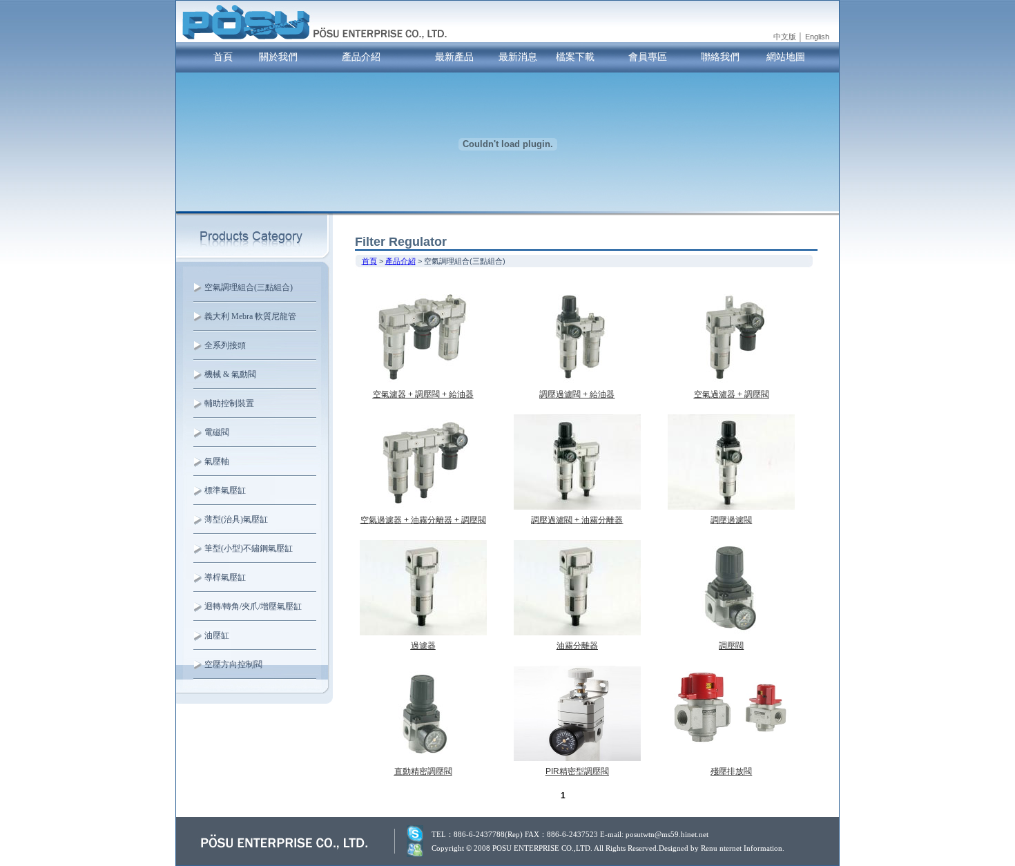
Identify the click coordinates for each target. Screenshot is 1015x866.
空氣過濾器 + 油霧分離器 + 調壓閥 (423, 520)
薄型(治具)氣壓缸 (236, 519)
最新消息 (518, 56)
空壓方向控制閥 (233, 664)
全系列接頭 (225, 345)
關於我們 (278, 56)
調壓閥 (731, 646)
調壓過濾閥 (731, 520)
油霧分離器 (577, 646)
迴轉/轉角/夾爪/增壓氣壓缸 (253, 606)
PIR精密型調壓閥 (577, 771)
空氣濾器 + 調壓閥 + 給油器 (423, 394)
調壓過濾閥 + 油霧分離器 (577, 520)
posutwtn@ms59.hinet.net (667, 834)
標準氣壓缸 (225, 490)
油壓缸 (216, 635)
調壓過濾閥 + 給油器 (577, 394)
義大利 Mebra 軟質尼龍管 (250, 316)
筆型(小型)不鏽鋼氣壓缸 (248, 548)
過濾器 (423, 646)
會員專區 (647, 56)
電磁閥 (216, 432)
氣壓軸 (216, 461)
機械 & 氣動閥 (230, 374)
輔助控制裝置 (229, 403)
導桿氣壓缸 (225, 577)
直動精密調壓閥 (423, 771)
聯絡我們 (720, 56)
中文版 (784, 36)
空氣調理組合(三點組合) (248, 287)
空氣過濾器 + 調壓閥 (731, 394)
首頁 (223, 56)
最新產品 (454, 56)
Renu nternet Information (741, 848)
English (817, 36)
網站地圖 (785, 56)
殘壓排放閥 (731, 771)
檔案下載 (575, 56)
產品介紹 (361, 56)
